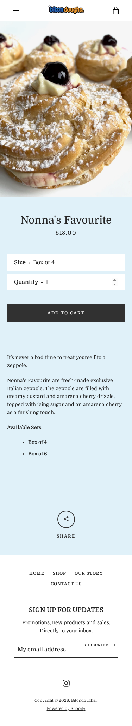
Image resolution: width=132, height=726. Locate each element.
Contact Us (66, 583)
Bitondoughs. (83, 700)
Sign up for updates (66, 609)
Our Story (89, 573)
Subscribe (96, 645)
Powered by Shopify (66, 708)
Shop (59, 573)
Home (36, 573)
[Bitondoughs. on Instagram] (66, 683)
